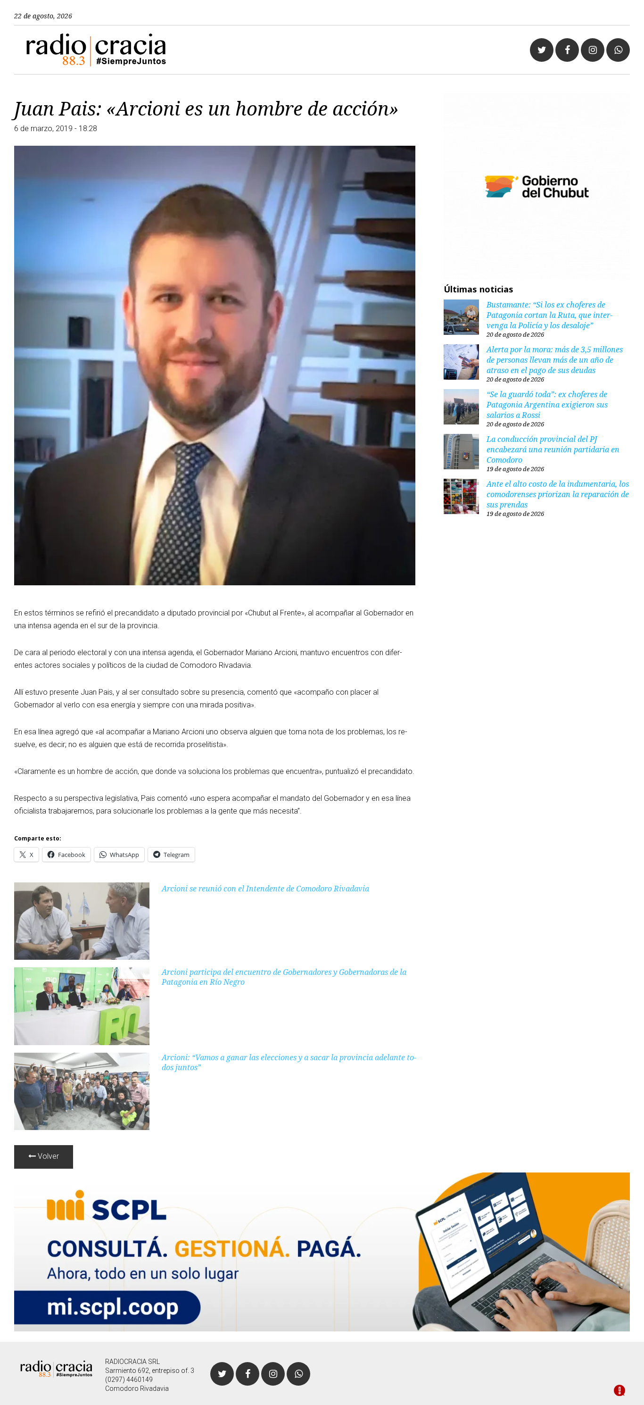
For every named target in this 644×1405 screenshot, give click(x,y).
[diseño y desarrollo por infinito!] (619, 1391)
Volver (47, 1156)
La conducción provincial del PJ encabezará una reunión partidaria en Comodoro (553, 449)
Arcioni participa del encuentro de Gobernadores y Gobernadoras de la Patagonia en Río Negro (284, 977)
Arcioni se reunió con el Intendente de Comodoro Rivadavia (265, 888)
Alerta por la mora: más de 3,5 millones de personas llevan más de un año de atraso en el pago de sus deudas (555, 359)
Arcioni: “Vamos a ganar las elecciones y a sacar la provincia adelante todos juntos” (289, 1062)
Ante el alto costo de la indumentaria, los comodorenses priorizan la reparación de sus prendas (558, 494)
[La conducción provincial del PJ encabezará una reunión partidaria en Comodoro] (461, 453)
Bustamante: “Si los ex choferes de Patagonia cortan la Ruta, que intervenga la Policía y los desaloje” (549, 315)
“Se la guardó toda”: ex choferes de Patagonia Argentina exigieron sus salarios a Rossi (547, 404)
